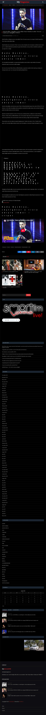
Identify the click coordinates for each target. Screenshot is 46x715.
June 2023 (4, 388)
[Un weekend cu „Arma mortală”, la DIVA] (12, 264)
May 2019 (4, 458)
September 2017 (4, 502)
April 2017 (4, 513)
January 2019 (4, 467)
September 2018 (5, 476)
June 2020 (4, 434)
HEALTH (3, 554)
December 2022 (5, 397)
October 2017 (4, 500)
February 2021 (4, 423)
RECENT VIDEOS (5, 565)
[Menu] (3, 2)
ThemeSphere (11, 701)
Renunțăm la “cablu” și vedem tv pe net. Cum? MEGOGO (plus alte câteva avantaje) (33, 272)
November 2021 (4, 410)
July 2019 (3, 454)
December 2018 (4, 469)
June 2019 (4, 456)
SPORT (3, 574)
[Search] (42, 2)
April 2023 (4, 390)
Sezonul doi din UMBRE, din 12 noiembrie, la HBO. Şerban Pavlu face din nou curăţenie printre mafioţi (22, 178)
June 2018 (4, 482)
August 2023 (4, 386)
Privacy (3, 708)
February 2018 (4, 491)
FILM (3, 543)
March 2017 (4, 515)
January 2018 (4, 493)
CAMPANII (4, 532)
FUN (3, 547)
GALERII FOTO (5, 552)
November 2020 (5, 430)
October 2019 (4, 447)
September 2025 (5, 377)
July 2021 (3, 414)
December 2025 (5, 375)
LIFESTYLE (4, 556)
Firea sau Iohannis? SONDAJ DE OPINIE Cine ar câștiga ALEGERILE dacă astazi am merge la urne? (23, 620)
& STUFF (3, 523)
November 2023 (5, 381)
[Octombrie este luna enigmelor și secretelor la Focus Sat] (12, 280)
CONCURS (4, 536)
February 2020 (4, 443)
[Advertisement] (23, 83)
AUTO (3, 530)
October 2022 (4, 401)
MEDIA (43, 35)
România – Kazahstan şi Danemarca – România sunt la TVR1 (22, 166)
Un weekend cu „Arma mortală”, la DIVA (10, 271)
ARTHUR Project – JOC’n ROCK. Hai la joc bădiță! (11, 367)
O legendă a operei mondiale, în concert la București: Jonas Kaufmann (14, 349)
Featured (3, 541)
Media (12, 247)
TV (29, 247)
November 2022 (5, 399)
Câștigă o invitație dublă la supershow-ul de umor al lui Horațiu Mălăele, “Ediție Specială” (21, 695)
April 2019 (4, 460)
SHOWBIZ (4, 569)
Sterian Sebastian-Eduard (7, 35)
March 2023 (4, 392)
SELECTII (3, 567)
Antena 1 (4, 247)
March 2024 (4, 379)
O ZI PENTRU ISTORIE (6, 563)
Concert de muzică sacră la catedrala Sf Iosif (9, 365)
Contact (3, 710)
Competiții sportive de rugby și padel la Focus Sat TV (11, 362)
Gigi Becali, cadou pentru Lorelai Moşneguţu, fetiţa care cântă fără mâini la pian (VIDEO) (21, 631)
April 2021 (4, 421)
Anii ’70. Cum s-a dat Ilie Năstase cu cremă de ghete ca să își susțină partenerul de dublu (21, 684)
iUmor (8, 247)
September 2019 (5, 449)
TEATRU (3, 576)
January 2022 (4, 408)
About (3, 706)
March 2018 (4, 489)
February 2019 (4, 465)
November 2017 (4, 498)
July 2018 (3, 480)
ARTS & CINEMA (5, 525)
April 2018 (4, 487)
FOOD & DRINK (5, 545)
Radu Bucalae (24, 247)
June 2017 (3, 509)
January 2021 (4, 425)
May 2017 (3, 511)
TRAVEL (3, 578)
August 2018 (4, 478)
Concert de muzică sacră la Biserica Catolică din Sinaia (11, 358)
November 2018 (4, 471)
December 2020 (5, 427)
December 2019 (5, 445)
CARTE (3, 534)
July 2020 (3, 432)
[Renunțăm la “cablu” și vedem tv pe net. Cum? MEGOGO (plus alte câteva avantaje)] (34, 264)
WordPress (21, 701)
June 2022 (4, 403)
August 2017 (4, 504)
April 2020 (4, 438)
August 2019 (4, 452)
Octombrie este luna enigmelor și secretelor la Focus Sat (11, 287)
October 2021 (4, 412)
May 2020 (4, 436)
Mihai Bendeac (18, 247)
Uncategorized (4, 580)
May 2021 (3, 419)
